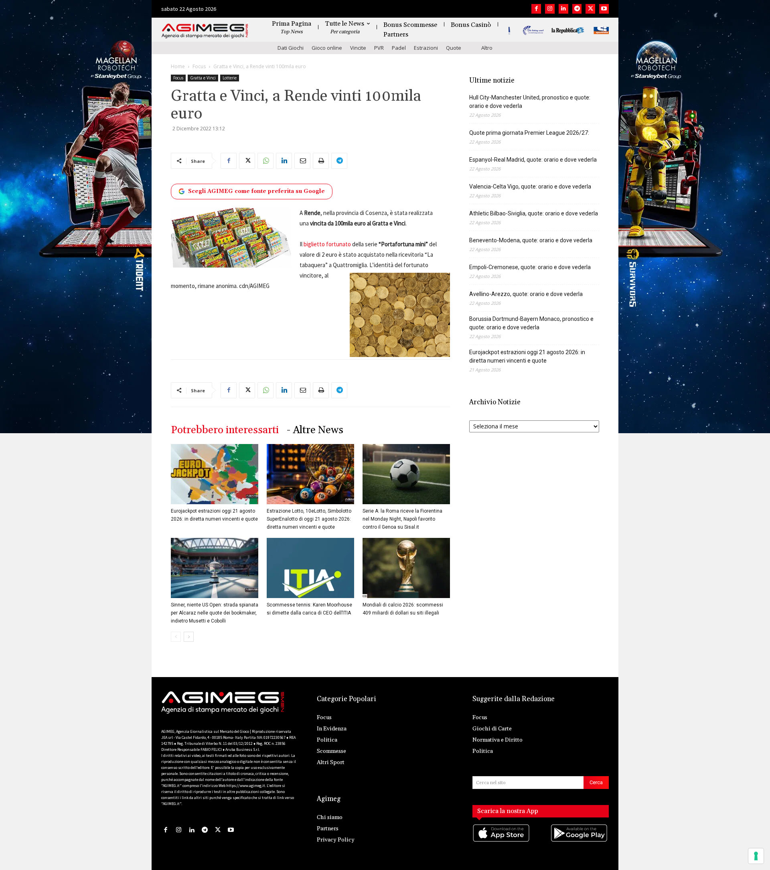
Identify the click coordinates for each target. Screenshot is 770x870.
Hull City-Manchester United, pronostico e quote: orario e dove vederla (529, 101)
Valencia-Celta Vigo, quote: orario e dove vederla (530, 186)
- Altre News (315, 430)
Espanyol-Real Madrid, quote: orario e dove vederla (533, 159)
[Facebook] (536, 9)
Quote (453, 47)
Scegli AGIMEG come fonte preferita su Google (256, 191)
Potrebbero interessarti (225, 430)
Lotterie (230, 78)
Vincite (358, 47)
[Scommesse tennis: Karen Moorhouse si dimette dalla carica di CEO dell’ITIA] (310, 568)
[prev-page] (176, 637)
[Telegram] (577, 9)
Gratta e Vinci (203, 78)
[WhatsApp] (265, 161)
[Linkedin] (563, 9)
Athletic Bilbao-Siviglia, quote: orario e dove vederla (533, 213)
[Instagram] (550, 9)
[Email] (302, 161)
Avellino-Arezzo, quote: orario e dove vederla (526, 294)
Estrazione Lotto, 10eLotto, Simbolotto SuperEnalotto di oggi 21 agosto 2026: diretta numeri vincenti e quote (309, 519)
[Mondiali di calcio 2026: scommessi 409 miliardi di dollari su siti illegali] (406, 568)
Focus (199, 66)
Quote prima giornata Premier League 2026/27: (529, 133)
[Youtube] (604, 9)
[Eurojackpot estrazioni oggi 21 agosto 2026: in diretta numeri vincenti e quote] (214, 474)
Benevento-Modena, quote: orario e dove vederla (530, 240)
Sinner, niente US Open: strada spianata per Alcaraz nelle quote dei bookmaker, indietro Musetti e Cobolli (214, 613)
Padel (399, 47)
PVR (379, 47)
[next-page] (189, 637)
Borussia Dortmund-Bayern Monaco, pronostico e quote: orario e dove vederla (531, 323)
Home (178, 66)
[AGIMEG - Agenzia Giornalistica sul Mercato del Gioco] (205, 31)
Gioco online (327, 47)
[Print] (321, 161)
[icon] (501, 841)
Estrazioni (426, 47)
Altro (486, 47)
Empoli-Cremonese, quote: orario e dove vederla (530, 267)
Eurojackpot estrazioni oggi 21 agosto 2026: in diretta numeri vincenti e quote (527, 356)
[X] (590, 9)
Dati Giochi (291, 47)
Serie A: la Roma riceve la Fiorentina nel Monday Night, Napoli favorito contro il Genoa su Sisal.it (402, 519)
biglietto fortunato (326, 244)
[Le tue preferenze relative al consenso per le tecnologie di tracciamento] (756, 856)
